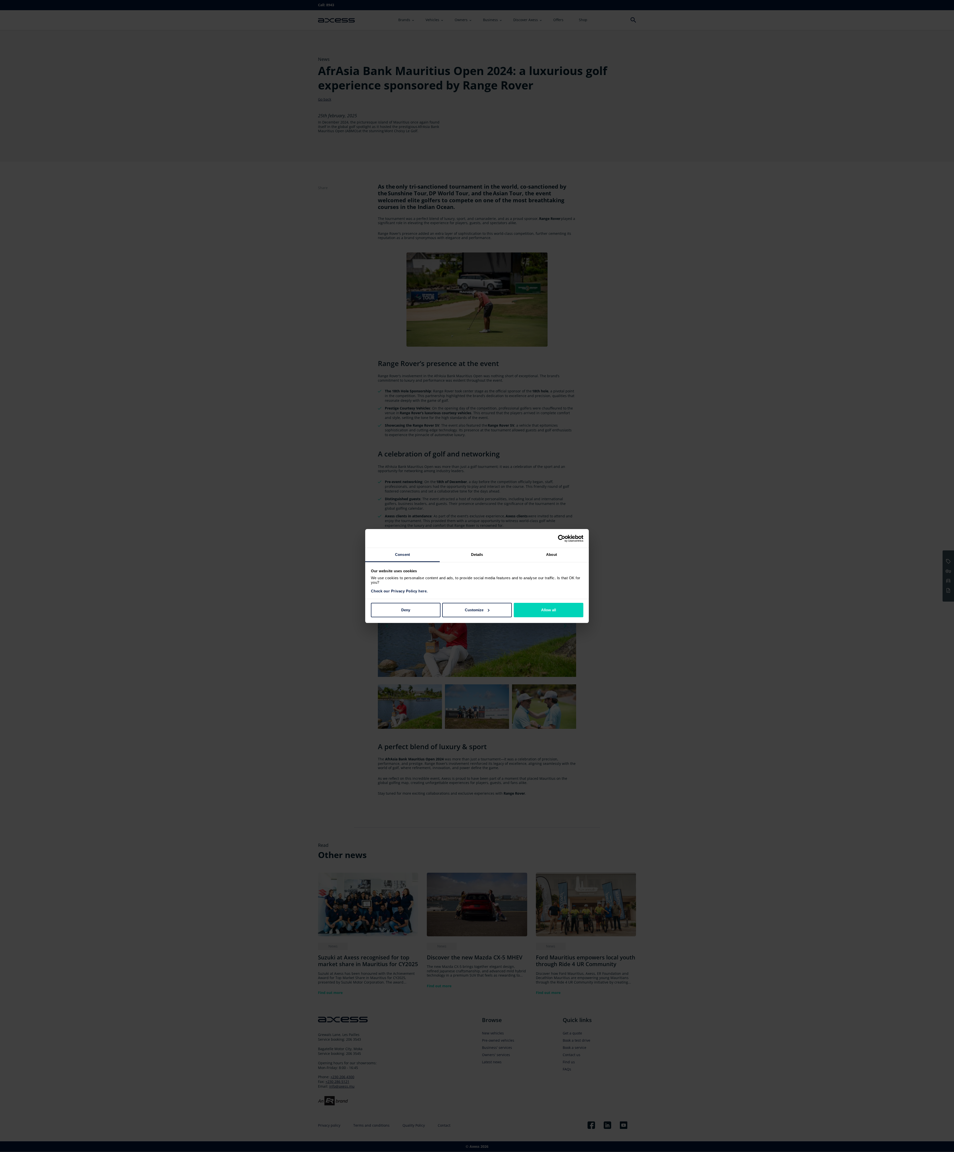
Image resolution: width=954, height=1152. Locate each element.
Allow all (548, 610)
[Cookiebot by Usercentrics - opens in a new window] (561, 538)
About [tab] (551, 554)
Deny (405, 610)
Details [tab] (477, 554)
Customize (474, 610)
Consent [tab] (402, 554)
